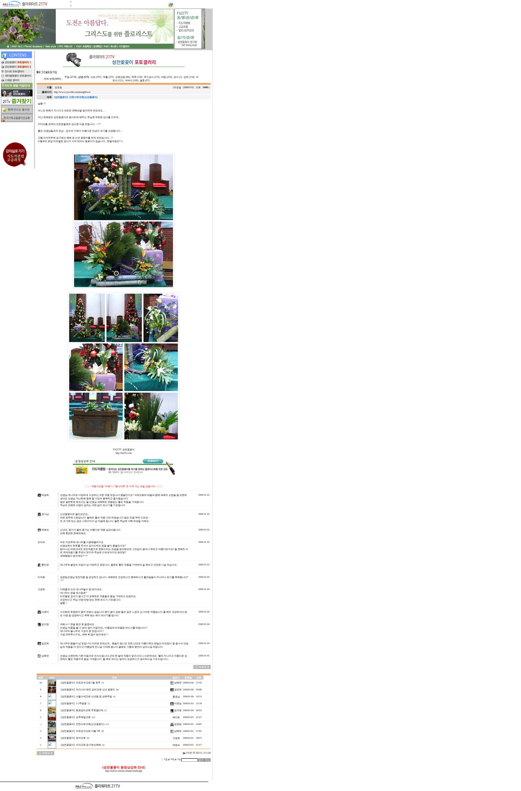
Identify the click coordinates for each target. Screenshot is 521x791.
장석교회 (81, 738)
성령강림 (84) (122, 77)
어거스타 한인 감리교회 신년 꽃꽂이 (95, 689)
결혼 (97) (144, 80)
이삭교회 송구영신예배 (88, 744)
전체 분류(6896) (52, 78)
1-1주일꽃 (81, 703)
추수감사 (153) (152, 77)
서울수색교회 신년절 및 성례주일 (94, 696)
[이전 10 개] (192, 752)
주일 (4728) (71, 77)
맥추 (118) (136, 77)
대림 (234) (166, 77)
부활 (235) (108, 77)
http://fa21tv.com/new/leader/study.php (123, 770)
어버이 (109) (131, 80)
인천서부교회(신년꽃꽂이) (90, 724)
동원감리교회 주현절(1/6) (89, 710)
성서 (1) (178, 77)
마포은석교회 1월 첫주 (88, 682)
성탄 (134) (189, 77)
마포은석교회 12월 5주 (88, 731)
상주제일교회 (83, 717)
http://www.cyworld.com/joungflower (72, 92)
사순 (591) (96, 77)
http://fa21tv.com (124, 453)
